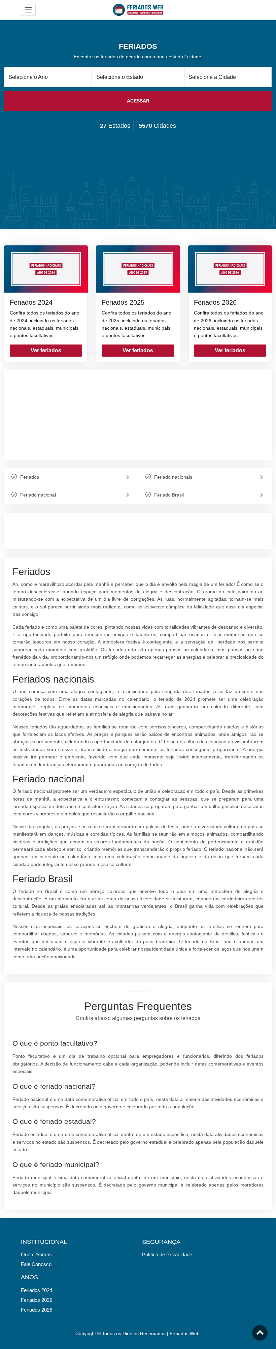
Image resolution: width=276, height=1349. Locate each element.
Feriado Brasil (169, 495)
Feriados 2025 (123, 302)
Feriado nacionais (173, 477)
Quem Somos (36, 1254)
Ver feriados (46, 350)
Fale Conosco (36, 1264)
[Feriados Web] (138, 9)
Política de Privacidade (167, 1254)
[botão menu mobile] (28, 10)
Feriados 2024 (31, 302)
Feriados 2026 (215, 302)
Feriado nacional (38, 495)
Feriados (29, 477)
